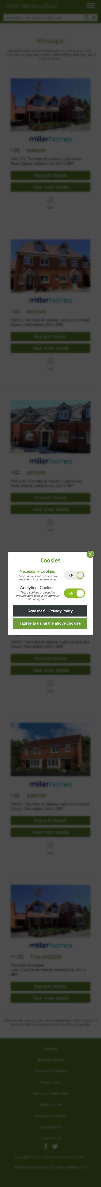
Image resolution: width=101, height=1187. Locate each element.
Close (90, 554)
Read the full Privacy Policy (50, 611)
